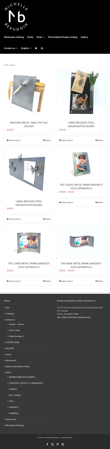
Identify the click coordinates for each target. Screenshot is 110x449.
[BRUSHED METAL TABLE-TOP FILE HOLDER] (29, 93)
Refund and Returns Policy (18, 366)
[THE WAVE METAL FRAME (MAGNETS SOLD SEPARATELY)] (81, 242)
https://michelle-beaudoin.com (76, 317)
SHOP (8, 372)
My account (11, 360)
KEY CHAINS (15, 395)
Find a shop (14, 330)
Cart (7, 307)
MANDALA (14, 413)
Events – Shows (16, 324)
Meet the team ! (16, 336)
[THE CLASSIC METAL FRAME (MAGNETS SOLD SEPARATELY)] (81, 164)
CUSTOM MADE (13, 342)
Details (48, 140)
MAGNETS (14, 407)
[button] (42, 48)
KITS (11, 401)
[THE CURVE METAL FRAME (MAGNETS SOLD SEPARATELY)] (29, 242)
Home (8, 354)
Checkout (10, 313)
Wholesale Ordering (15, 425)
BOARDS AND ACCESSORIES (22, 377)
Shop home (11, 419)
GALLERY (10, 348)
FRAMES (13, 389)
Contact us (10, 319)
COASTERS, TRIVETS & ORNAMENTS (26, 383)
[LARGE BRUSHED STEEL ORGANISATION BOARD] (81, 93)
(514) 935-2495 (71, 314)
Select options (15, 140)
